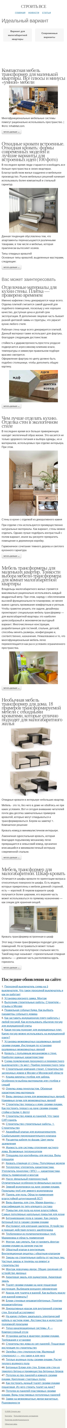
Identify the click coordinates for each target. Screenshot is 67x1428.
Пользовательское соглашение (26, 1416)
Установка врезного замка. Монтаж (25, 998)
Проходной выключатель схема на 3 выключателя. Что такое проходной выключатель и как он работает (32, 990)
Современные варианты (49, 35)
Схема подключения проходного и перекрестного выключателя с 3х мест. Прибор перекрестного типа (33, 1063)
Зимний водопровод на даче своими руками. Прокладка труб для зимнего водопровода (31, 1188)
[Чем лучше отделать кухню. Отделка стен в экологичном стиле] (33, 483)
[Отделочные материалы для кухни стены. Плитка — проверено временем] (33, 386)
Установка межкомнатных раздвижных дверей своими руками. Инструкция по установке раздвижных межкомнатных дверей (31, 1045)
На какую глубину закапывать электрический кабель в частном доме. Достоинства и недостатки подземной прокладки (32, 1320)
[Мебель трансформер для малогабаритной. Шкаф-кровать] (33, 919)
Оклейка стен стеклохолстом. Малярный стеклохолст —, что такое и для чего (28, 1353)
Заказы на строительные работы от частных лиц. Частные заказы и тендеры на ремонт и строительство (33, 1261)
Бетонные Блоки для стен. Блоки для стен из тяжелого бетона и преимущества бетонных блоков (32, 1369)
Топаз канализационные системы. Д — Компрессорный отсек (27, 1330)
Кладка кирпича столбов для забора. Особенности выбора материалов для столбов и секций (31, 1080)
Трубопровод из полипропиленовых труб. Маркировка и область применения (29, 1236)
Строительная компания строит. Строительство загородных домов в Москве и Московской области (32, 1071)
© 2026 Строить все (12, 1411)
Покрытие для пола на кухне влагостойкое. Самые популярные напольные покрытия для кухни (33, 1212)
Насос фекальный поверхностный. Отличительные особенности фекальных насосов (31, 1181)
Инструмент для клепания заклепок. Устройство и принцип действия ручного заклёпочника (33, 1228)
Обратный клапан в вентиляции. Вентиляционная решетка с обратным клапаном (31, 1251)
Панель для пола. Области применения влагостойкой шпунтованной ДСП (27, 1196)
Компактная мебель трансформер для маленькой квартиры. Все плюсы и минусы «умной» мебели (33, 75)
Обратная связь (11, 1424)
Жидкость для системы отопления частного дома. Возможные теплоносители (30, 1149)
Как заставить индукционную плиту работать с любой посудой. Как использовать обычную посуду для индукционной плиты (32, 1022)
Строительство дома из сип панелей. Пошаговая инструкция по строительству (33, 1345)
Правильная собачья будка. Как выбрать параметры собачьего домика (27, 1012)
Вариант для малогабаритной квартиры (17, 35)
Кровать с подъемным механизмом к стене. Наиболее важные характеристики (29, 1055)
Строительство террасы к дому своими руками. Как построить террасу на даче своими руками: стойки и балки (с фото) (32, 1108)
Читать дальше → (11, 132)
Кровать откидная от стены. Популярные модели (35, 1163)
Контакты (8, 1416)
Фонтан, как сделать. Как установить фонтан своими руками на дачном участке (30, 1243)
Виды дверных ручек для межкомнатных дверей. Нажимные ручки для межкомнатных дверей (33, 1098)
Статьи (46, 12)
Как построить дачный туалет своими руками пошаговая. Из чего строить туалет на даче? (31, 1385)
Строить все (33, 6)
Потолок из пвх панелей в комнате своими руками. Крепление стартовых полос (29, 1377)
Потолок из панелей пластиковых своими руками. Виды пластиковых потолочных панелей (31, 1393)
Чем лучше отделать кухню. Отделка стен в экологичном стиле (29, 421)
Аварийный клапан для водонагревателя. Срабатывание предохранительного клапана (29, 1133)
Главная (20, 12)
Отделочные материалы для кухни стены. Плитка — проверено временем (29, 290)
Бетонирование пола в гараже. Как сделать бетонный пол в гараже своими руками (30, 1220)
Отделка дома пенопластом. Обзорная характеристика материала (27, 1090)
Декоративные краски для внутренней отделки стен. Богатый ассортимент (32, 1310)
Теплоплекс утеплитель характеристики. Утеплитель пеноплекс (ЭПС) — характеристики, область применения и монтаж (31, 1171)
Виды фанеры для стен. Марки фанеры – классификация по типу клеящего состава (29, 1204)
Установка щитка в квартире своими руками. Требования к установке (31, 1338)
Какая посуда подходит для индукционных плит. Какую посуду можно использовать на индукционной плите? (33, 1033)
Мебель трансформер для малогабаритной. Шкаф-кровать (33, 871)
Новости (33, 12)
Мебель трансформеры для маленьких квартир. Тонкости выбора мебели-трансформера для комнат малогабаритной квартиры (31, 575)
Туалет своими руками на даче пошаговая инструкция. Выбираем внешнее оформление (29, 1287)
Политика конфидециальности (17, 1420)
